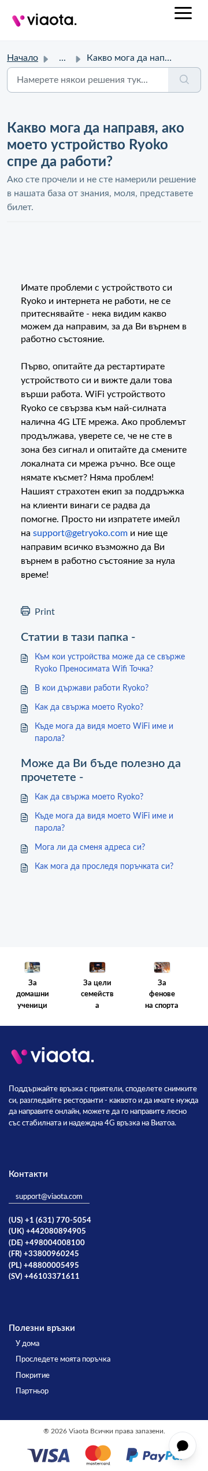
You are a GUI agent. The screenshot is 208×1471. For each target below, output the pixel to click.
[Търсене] (184, 80)
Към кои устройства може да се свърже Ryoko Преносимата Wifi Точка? (110, 663)
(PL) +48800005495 (44, 1266)
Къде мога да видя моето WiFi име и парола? (104, 732)
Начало (22, 58)
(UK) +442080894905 (47, 1231)
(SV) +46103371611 (44, 1277)
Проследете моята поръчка (63, 1359)
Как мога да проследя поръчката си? (104, 867)
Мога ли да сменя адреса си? (90, 847)
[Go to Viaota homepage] (44, 20)
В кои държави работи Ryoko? (91, 688)
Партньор (32, 1391)
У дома (27, 1344)
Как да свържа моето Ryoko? (89, 707)
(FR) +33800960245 (44, 1254)
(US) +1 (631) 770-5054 (50, 1220)
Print (45, 612)
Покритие (33, 1376)
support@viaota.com (49, 1197)
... (62, 58)
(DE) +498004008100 (47, 1243)
